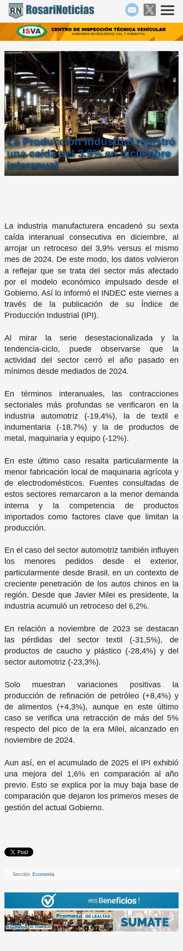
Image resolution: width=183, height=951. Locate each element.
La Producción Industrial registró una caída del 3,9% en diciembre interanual (91, 153)
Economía (43, 874)
